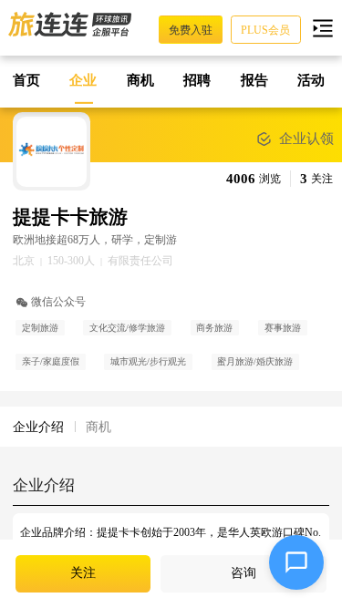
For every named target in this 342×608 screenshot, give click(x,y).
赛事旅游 (282, 328)
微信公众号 (58, 301)
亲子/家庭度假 (50, 361)
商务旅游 (214, 328)
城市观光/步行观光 (148, 361)
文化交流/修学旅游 (127, 328)
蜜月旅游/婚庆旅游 (255, 361)
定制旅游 (40, 328)
